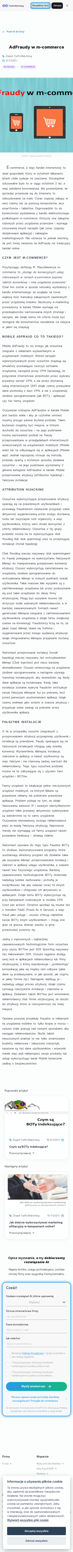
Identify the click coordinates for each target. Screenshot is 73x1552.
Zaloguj (57, 5)
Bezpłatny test (41, 5)
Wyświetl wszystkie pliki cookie (28, 1520)
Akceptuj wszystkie (36, 1531)
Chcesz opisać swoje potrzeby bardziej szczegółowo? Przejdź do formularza (35, 1398)
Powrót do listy (15, 31)
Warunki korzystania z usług (41, 1411)
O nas (5, 1463)
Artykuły (40, 1473)
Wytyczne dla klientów (48, 1463)
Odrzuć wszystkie (36, 1540)
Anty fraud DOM (45, 1468)
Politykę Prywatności (33, 1353)
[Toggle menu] (67, 5)
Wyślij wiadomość (33, 1386)
